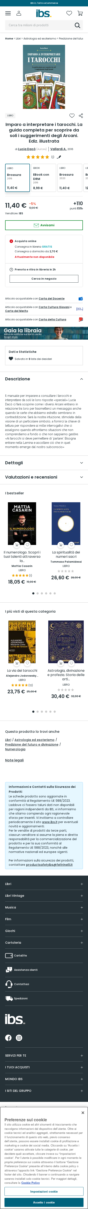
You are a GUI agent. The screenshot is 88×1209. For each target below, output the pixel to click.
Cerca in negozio (44, 279)
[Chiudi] (83, 1112)
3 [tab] (42, 593)
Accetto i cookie (44, 1202)
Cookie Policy (30, 1183)
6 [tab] (55, 593)
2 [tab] (37, 593)
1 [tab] (44, 106)
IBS (21, 213)
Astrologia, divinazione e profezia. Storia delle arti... (66, 675)
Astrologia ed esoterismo (34, 740)
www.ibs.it (49, 822)
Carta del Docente (52, 298)
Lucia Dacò (27, 149)
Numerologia (15, 749)
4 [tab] (46, 593)
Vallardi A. (58, 149)
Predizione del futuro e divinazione (31, 744)
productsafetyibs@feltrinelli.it (49, 865)
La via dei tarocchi (22, 671)
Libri (8, 740)
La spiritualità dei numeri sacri (66, 554)
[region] (44, 1158)
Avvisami (47, 225)
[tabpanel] (44, 77)
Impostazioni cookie (44, 1191)
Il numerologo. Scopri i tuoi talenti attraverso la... (22, 556)
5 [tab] (50, 593)
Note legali (14, 760)
